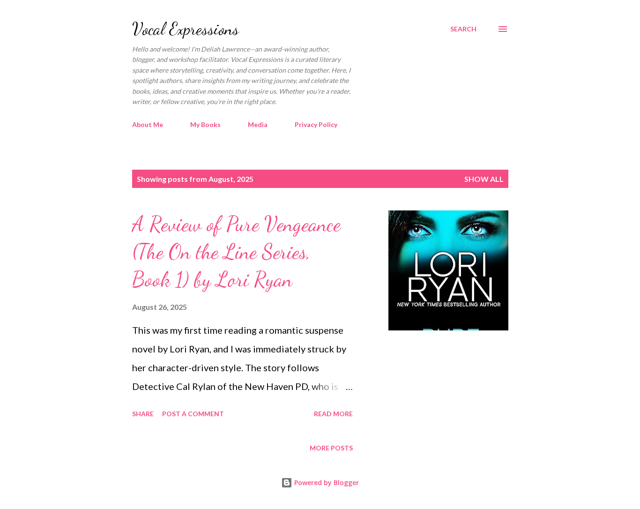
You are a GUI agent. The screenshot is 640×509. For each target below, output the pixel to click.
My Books (205, 124)
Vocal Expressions (185, 29)
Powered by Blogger (325, 482)
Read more (333, 414)
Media (258, 124)
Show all (484, 178)
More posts (331, 448)
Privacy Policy (316, 124)
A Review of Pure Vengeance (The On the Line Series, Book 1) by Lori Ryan (236, 251)
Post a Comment (193, 414)
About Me (147, 124)
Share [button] (143, 414)
